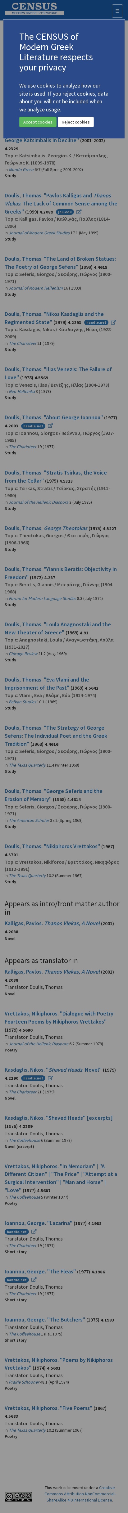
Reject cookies (76, 122)
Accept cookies (38, 122)
